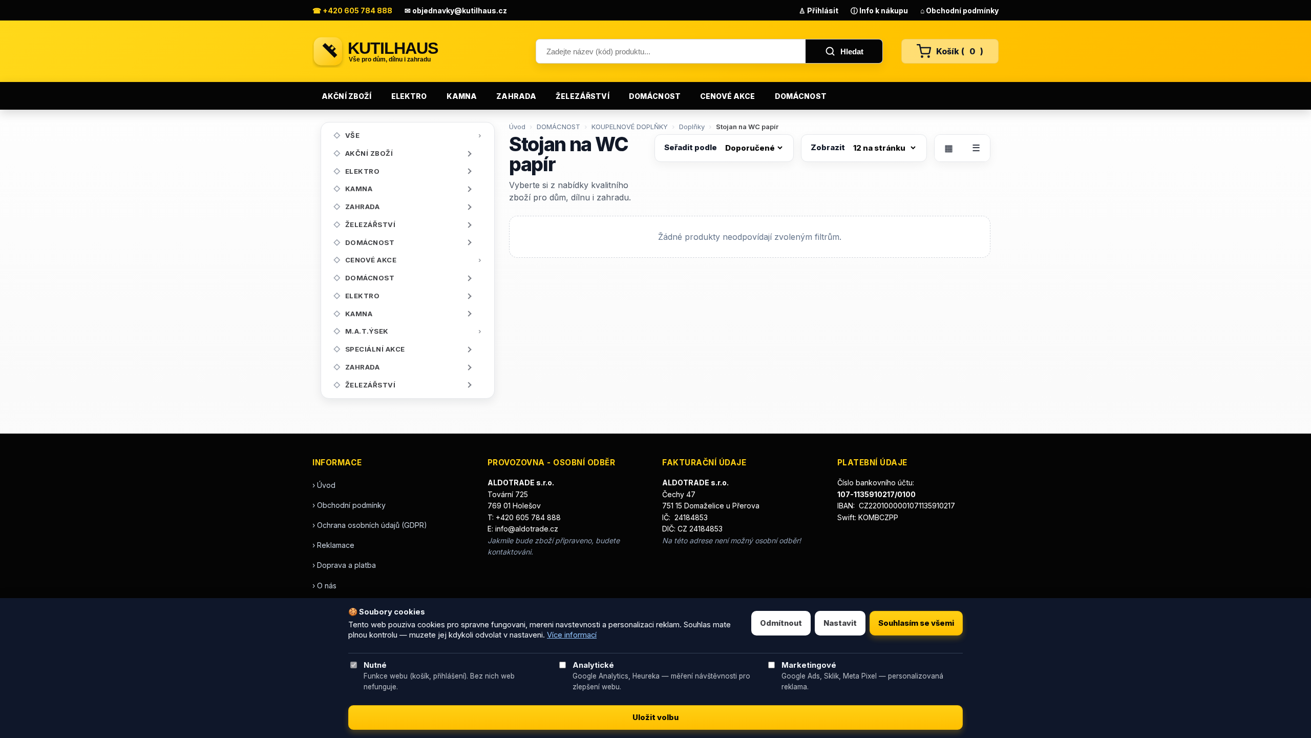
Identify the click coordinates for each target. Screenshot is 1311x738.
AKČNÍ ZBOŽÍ (347, 96)
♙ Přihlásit (818, 10)
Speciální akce (375, 349)
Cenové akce (727, 96)
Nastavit (840, 623)
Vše (352, 135)
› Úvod (323, 485)
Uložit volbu (655, 717)
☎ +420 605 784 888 (352, 10)
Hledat (851, 51)
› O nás (324, 585)
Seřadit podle (690, 147)
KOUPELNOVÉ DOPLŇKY (629, 126)
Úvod (517, 126)
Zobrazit (828, 147)
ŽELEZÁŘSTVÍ (582, 96)
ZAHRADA (516, 96)
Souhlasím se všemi (916, 623)
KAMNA (462, 96)
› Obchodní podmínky (349, 505)
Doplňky (692, 126)
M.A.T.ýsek (367, 331)
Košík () (959, 51)
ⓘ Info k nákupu (879, 10)
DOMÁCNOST (655, 96)
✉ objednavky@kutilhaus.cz (456, 10)
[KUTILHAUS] (414, 51)
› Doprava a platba (344, 565)
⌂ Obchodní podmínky (959, 10)
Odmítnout (781, 623)
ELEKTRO (409, 96)
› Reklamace (333, 545)
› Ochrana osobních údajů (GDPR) (369, 525)
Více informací (572, 635)
